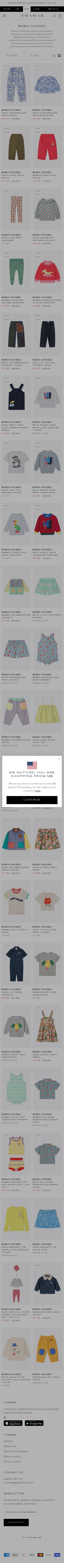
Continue (32, 800)
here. (37, 791)
